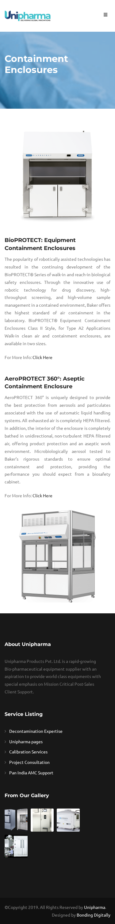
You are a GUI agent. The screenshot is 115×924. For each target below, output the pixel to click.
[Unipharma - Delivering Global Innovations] (28, 15)
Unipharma (94, 907)
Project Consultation (29, 762)
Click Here (42, 357)
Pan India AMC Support (31, 772)
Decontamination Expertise (36, 731)
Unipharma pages (26, 741)
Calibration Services (28, 751)
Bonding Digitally (93, 915)
